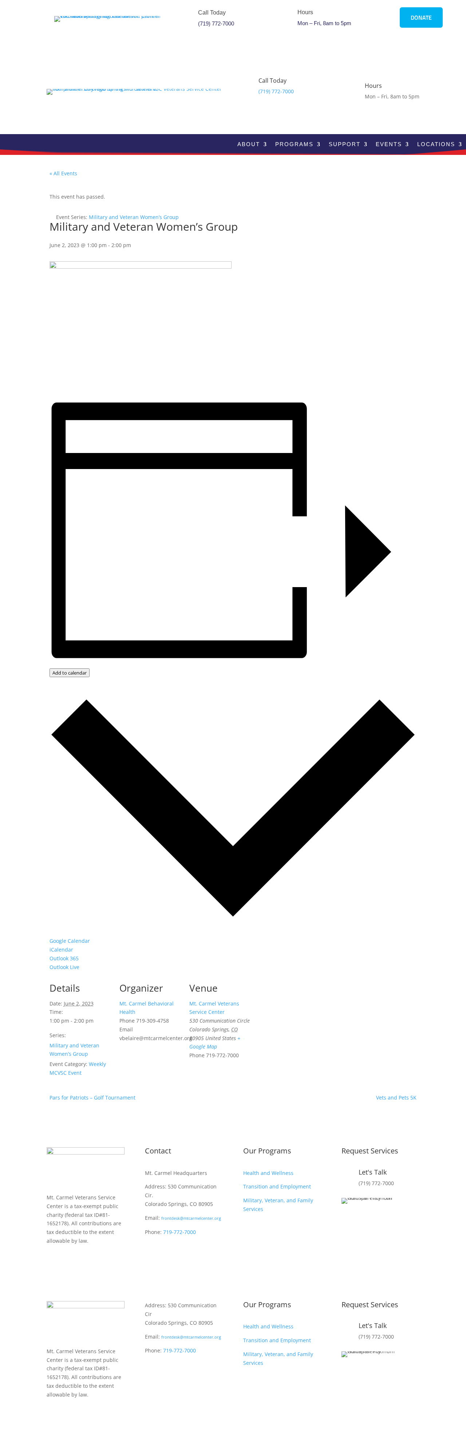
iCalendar (61, 949)
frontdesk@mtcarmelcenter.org (191, 1218)
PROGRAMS (294, 144)
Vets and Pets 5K (396, 1097)
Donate (421, 17)
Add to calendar (69, 672)
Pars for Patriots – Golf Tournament (92, 1097)
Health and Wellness (268, 1172)
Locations (436, 144)
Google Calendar (70, 940)
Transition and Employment (277, 1186)
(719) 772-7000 (216, 23)
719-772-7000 (179, 1232)
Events (389, 144)
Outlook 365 (64, 958)
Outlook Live (64, 967)
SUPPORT (344, 144)
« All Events (63, 173)
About (248, 144)
